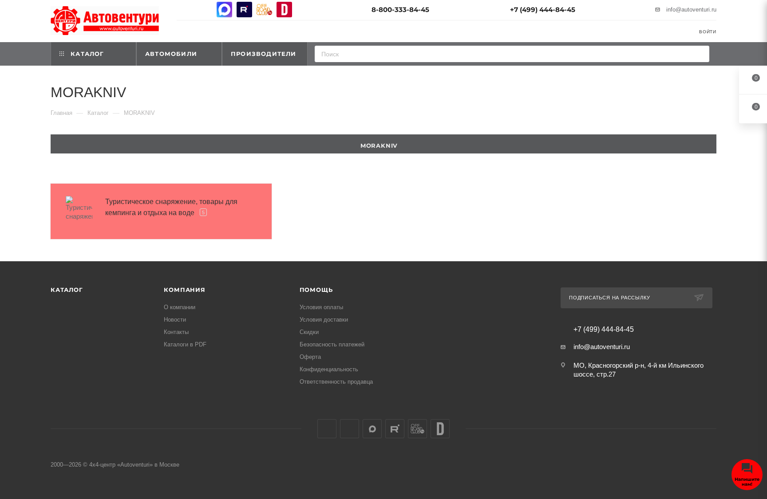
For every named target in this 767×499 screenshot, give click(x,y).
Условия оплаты (321, 307)
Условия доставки (324, 319)
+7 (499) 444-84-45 (542, 9)
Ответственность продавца (336, 381)
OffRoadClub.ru (264, 9)
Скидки (309, 332)
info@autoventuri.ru (691, 9)
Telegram (204, 9)
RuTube (244, 9)
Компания (184, 289)
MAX (224, 9)
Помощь (316, 289)
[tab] (383, 143)
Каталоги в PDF (185, 344)
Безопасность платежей (332, 344)
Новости (175, 319)
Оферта (310, 357)
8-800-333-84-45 (400, 9)
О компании (179, 307)
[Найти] (699, 54)
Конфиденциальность (329, 369)
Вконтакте (184, 9)
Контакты (176, 332)
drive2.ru (284, 9)
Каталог (67, 289)
